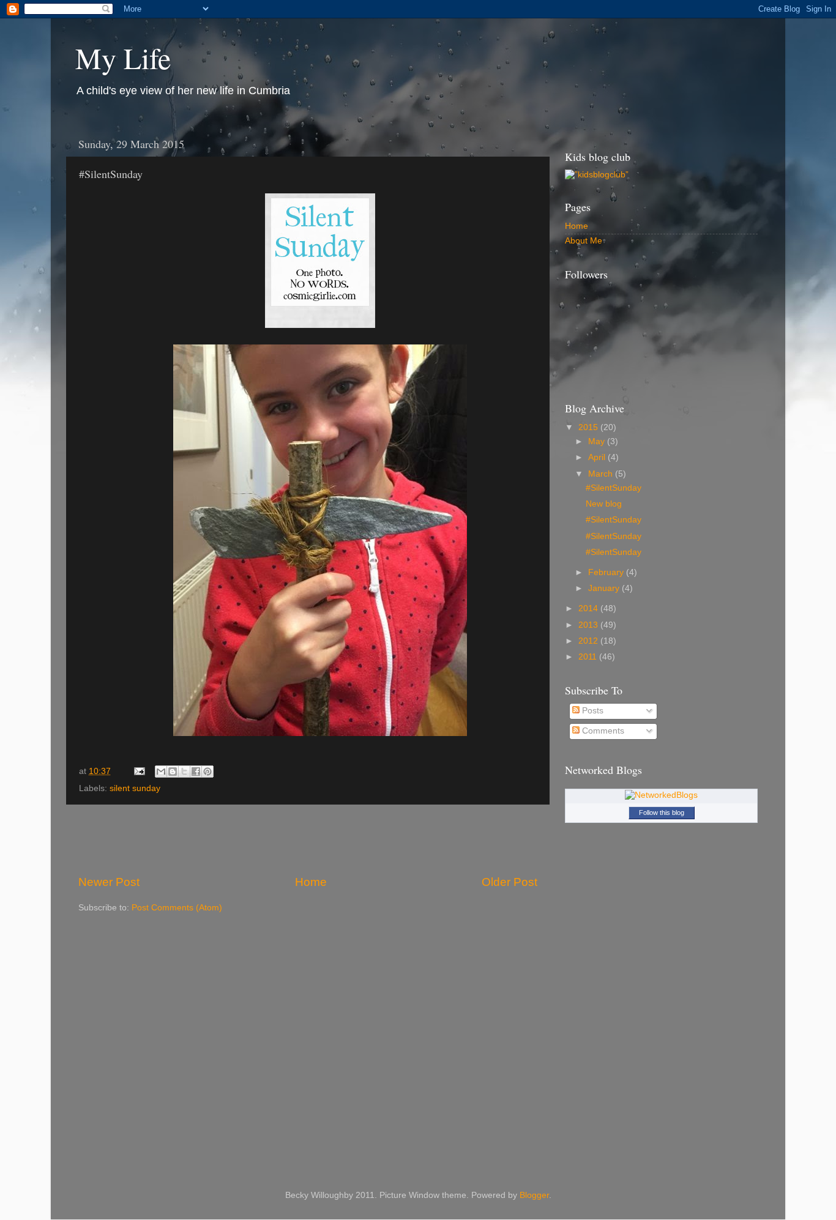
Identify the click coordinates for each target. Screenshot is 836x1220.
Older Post (509, 882)
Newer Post (109, 882)
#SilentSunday (613, 488)
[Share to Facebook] (196, 771)
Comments (602, 730)
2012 (589, 640)
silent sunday (135, 788)
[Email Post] (138, 771)
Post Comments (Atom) (177, 907)
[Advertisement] (307, 839)
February (607, 572)
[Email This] (161, 771)
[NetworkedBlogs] (661, 795)
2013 (589, 625)
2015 (589, 427)
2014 (589, 608)
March (601, 473)
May (597, 441)
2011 (588, 656)
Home (311, 882)
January (605, 588)
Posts (591, 710)
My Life (123, 57)
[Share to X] (184, 771)
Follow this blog (661, 812)
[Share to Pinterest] (207, 771)
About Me (583, 240)
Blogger (534, 1195)
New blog (604, 503)
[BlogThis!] (172, 771)
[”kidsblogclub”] (597, 174)
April (598, 457)
